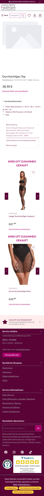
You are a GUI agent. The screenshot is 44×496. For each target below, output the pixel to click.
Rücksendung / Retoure (11, 403)
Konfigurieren (11, 488)
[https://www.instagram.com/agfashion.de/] (14, 452)
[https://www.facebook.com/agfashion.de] (5, 452)
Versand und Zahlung (11, 407)
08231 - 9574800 (9, 340)
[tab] (22, 130)
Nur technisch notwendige (30, 488)
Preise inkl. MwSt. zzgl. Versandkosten (15, 91)
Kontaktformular (23, 349)
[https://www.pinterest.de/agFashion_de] (22, 452)
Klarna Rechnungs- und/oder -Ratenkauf (18, 399)
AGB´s (5, 380)
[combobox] (15, 15)
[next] (37, 196)
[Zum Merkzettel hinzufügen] (33, 172)
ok (38, 428)
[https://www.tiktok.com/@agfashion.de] (30, 452)
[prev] (6, 196)
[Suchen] (22, 15)
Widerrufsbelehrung (10, 376)
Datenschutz (7, 368)
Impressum (6, 372)
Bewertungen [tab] (11, 145)
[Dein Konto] (34, 15)
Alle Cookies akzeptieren (23, 492)
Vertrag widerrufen (12, 355)
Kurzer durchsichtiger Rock (20, 291)
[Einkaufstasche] (40, 15)
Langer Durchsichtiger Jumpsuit (21, 216)
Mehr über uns (8, 395)
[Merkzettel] (29, 15)
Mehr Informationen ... (22, 484)
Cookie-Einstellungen (11, 411)
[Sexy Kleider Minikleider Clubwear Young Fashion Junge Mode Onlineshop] (21, 7)
